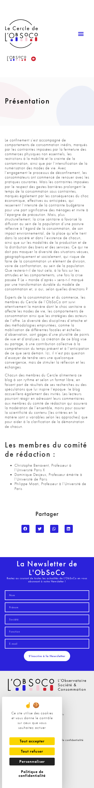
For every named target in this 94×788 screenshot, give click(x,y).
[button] (81, 33)
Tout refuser (32, 751)
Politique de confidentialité (66, 740)
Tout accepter (32, 741)
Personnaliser (32, 761)
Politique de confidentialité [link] (32, 773)
